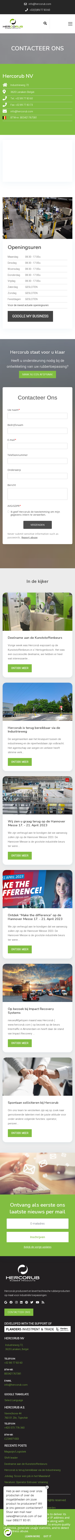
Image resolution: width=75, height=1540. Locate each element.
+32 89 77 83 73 (24, 105)
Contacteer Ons (19, 1312)
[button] (30, 316)
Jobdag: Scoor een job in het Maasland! (27, 1476)
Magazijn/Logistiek (15, 1452)
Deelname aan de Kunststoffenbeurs (25, 1464)
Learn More (32, 1536)
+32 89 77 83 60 (24, 98)
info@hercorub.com (21, 111)
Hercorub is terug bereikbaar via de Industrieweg (32, 1470)
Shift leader (11, 1458)
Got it (47, 1536)
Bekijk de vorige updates (37, 1246)
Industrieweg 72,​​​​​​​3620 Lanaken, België (17, 1347)
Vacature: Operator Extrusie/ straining (26, 1482)
